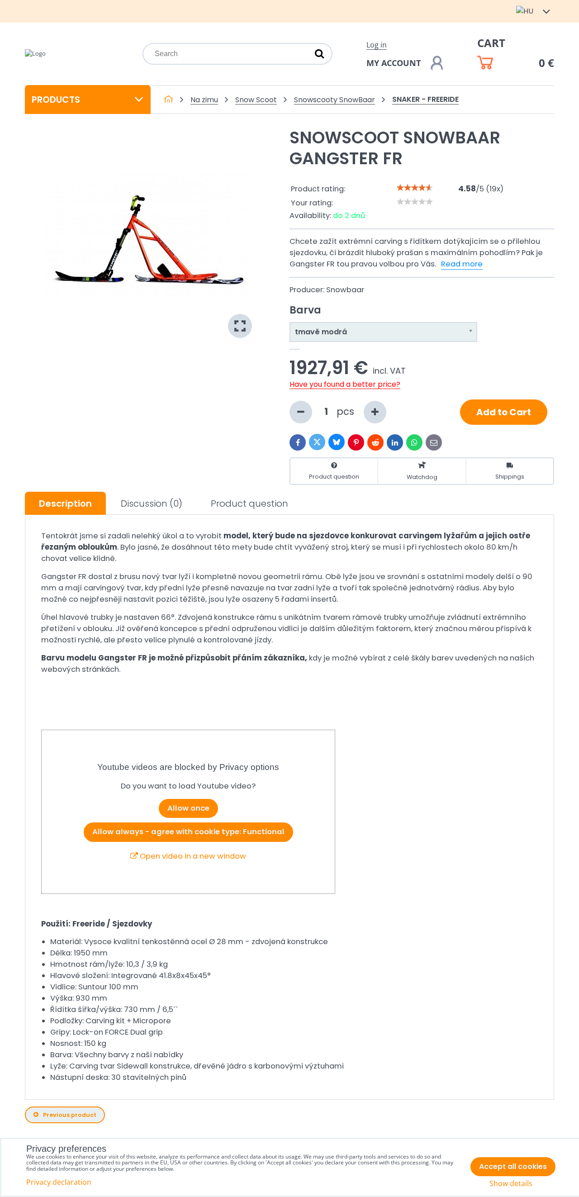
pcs (347, 411)
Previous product (69, 1115)
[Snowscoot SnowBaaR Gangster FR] (148, 234)
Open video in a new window (192, 856)
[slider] (415, 187)
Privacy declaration (58, 1182)
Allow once (188, 808)
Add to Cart (503, 412)
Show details (510, 1184)
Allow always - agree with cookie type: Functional (188, 831)
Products (56, 99)
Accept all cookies (513, 1166)
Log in (376, 45)
